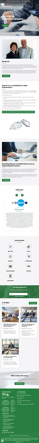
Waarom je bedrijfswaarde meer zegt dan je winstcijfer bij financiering (8, 420)
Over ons (5, 25)
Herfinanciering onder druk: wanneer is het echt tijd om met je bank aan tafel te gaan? (9, 427)
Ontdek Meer (33, 303)
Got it (22, 441)
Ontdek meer (6, 75)
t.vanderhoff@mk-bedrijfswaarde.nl (24, 395)
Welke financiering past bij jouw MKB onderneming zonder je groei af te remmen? (9, 416)
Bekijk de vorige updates (19, 296)
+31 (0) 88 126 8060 (22, 393)
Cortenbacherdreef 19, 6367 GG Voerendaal (26, 404)
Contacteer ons (14, 25)
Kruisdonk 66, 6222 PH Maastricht (25, 400)
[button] (22, 195)
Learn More (17, 441)
